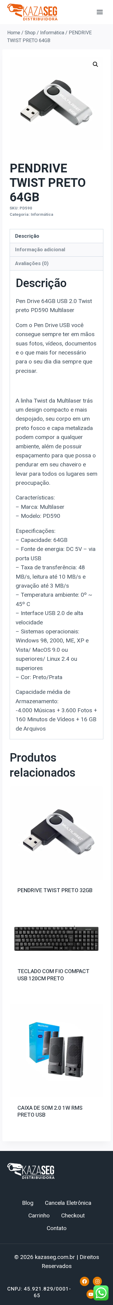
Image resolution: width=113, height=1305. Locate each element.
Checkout (73, 1215)
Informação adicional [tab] (40, 249)
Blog (27, 1203)
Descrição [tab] (27, 236)
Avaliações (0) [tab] (32, 263)
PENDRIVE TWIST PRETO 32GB (55, 890)
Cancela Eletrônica (68, 1203)
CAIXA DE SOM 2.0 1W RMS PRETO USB (50, 1111)
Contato (57, 1228)
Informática (42, 214)
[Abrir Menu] (99, 12)
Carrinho (39, 1215)
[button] (95, 64)
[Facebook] (84, 1281)
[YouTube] (91, 1294)
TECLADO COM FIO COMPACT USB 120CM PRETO (53, 974)
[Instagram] (97, 1281)
